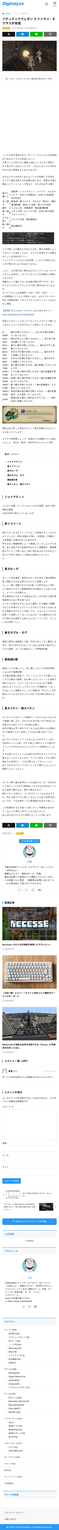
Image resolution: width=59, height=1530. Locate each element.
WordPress (15, 1429)
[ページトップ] (53, 1524)
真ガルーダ (12, 470)
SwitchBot (16, 1451)
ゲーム (16, 14)
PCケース (14, 1341)
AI (11, 1422)
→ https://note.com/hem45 (18, 1301)
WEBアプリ (15, 1426)
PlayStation (16, 1405)
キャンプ (9, 1463)
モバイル (10, 1369)
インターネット (13, 1418)
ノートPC (15, 1344)
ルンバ (13, 1447)
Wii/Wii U (15, 1412)
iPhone (14, 1373)
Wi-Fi (13, 1437)
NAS (12, 1362)
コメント (7, 1106)
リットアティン (14, 461)
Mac (13, 1352)
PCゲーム (26, 14)
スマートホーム (13, 1443)
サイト (5, 1167)
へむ (29, 861)
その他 (8, 1483)
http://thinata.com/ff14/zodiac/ (18, 314)
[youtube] (39, 890)
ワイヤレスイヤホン (19, 1387)
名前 (4, 1143)
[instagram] (33, 890)
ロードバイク (12, 1457)
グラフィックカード (19, 1337)
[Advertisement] (29, 117)
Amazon (14, 1384)
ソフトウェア (17, 1355)
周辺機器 (15, 1359)
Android (14, 1380)
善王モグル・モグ (15, 475)
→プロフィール (12, 1295)
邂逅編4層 (12, 479)
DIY (7, 1470)
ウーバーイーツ (13, 1477)
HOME (7, 14)
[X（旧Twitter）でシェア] (8, 34)
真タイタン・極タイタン (18, 484)
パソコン (10, 1330)
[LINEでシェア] (36, 34)
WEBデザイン (17, 1433)
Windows (15, 1348)
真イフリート (13, 466)
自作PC (14, 1333)
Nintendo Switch (19, 1401)
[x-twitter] (26, 890)
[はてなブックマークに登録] (22, 34)
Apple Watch (17, 1376)
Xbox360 (15, 1408)
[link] (19, 890)
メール (5, 1155)
